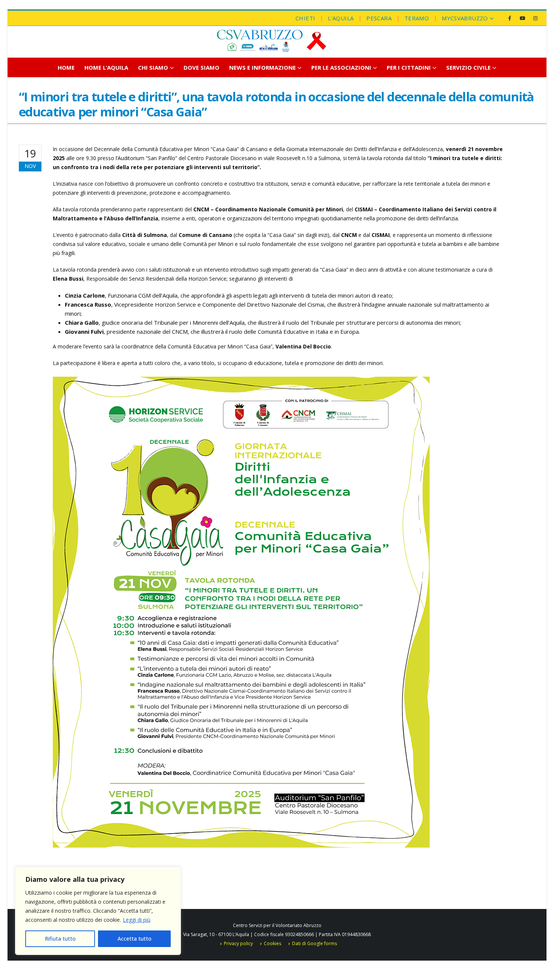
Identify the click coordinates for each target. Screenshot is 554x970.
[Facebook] (509, 18)
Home (66, 67)
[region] (98, 911)
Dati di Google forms (314, 943)
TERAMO (416, 18)
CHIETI (305, 18)
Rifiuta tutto (60, 938)
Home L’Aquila (106, 67)
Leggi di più (136, 919)
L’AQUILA (341, 18)
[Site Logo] (271, 41)
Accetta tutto (135, 938)
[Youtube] (522, 18)
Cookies (272, 943)
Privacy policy (238, 943)
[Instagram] (535, 18)
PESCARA (379, 18)
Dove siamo (201, 67)
